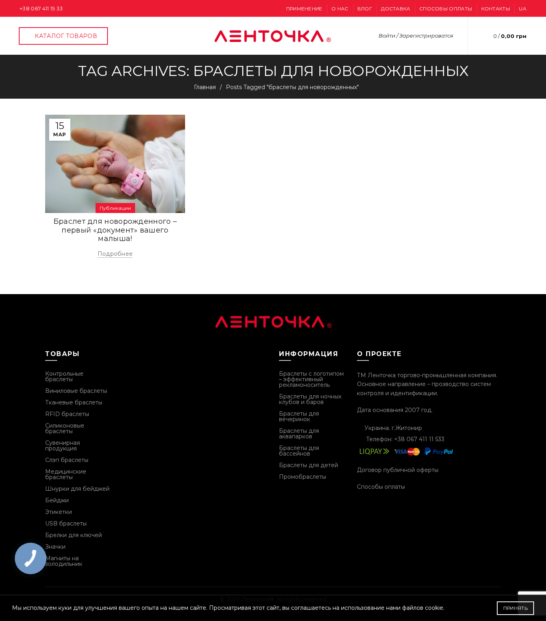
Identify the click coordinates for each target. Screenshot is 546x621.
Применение (304, 9)
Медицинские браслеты (65, 474)
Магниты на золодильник (63, 561)
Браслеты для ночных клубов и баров (310, 399)
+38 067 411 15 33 (41, 8)
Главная (205, 87)
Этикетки (58, 512)
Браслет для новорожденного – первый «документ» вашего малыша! (115, 230)
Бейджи (57, 500)
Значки (55, 546)
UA (522, 9)
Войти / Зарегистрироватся (416, 35)
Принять (515, 608)
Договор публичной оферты (397, 470)
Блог (364, 9)
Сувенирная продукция (62, 445)
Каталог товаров (66, 36)
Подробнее (115, 253)
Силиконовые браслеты (64, 428)
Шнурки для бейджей (77, 488)
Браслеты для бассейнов (299, 450)
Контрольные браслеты (64, 376)
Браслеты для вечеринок (299, 416)
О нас (340, 9)
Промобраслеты (302, 476)
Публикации (115, 208)
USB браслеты (66, 523)
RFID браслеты (67, 414)
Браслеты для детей (308, 465)
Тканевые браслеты (73, 402)
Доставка (395, 9)
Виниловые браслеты (76, 390)
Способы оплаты (445, 9)
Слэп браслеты (66, 460)
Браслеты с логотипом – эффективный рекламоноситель (311, 379)
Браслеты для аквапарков (299, 433)
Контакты (495, 9)
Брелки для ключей (73, 535)
